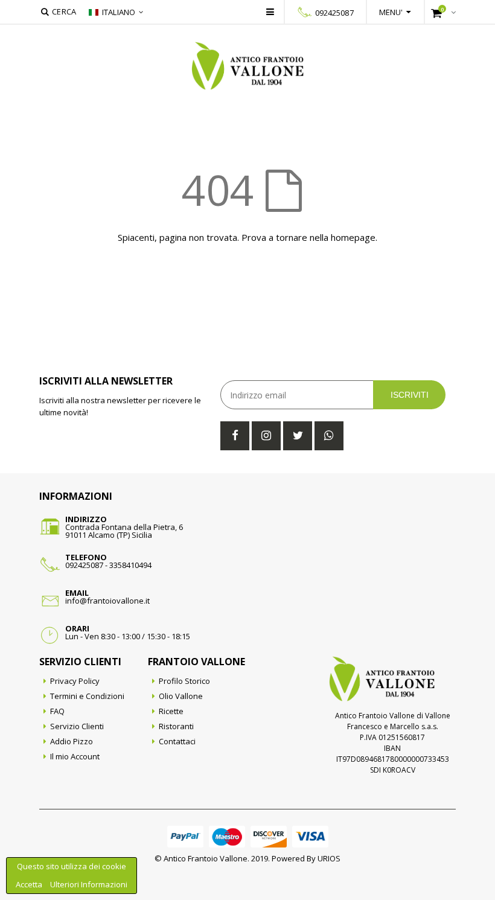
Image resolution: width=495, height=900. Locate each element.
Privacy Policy (75, 680)
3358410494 (130, 565)
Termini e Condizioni (87, 696)
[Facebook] (234, 435)
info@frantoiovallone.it (107, 600)
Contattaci (177, 741)
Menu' (391, 12)
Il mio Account (75, 756)
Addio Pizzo (71, 741)
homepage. (354, 237)
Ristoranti (176, 726)
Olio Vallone (181, 696)
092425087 (334, 12)
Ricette (171, 711)
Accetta (30, 884)
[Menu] (270, 11)
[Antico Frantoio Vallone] (247, 66)
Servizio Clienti (77, 726)
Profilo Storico (184, 680)
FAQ (57, 711)
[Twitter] (297, 435)
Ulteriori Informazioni (88, 884)
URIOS (329, 858)
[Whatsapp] (329, 435)
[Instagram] (266, 435)
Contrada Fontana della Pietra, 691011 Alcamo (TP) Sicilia (124, 531)
